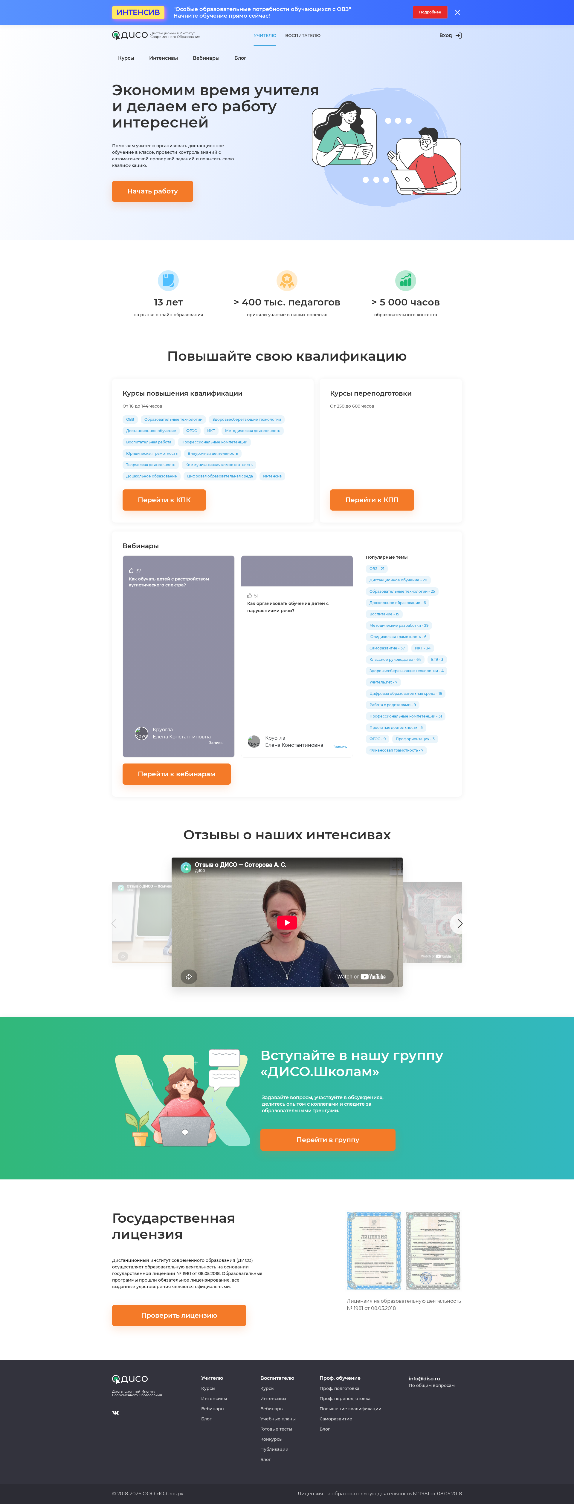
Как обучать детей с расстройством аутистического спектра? (169, 582)
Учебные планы (278, 1419)
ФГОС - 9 (378, 739)
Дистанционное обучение (151, 430)
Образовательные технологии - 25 (402, 591)
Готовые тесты (276, 1429)
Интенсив (272, 476)
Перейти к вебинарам (177, 774)
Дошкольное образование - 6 (398, 602)
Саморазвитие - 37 (387, 648)
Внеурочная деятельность (213, 453)
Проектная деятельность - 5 (396, 727)
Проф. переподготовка (345, 1398)
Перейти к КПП (372, 500)
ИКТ (211, 430)
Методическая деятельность (252, 430)
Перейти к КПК (164, 500)
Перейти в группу (328, 1140)
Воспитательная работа (148, 442)
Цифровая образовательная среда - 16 (406, 693)
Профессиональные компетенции (214, 442)
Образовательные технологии (173, 419)
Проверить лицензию (179, 1315)
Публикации (274, 1449)
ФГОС (191, 430)
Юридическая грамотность (152, 453)
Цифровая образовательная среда (220, 476)
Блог (206, 1419)
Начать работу (152, 191)
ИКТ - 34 (422, 648)
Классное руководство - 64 (395, 659)
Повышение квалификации (350, 1408)
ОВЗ (130, 419)
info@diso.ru (424, 1379)
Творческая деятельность (150, 465)
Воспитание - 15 (384, 614)
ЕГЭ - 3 (437, 659)
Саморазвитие (336, 1419)
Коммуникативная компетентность (219, 465)
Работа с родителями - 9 (393, 705)
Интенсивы (214, 1398)
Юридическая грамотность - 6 (398, 637)
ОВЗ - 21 (377, 568)
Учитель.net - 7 (383, 682)
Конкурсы (271, 1439)
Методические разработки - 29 (399, 625)
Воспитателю (302, 35)
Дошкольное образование (151, 476)
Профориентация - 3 (415, 739)
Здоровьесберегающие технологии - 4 (407, 671)
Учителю (265, 35)
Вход (445, 35)
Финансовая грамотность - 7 (396, 750)
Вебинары (212, 1408)
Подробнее (430, 12)
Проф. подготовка (339, 1388)
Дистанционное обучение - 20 (398, 580)
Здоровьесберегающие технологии (247, 419)
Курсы (208, 1388)
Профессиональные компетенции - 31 (406, 716)
